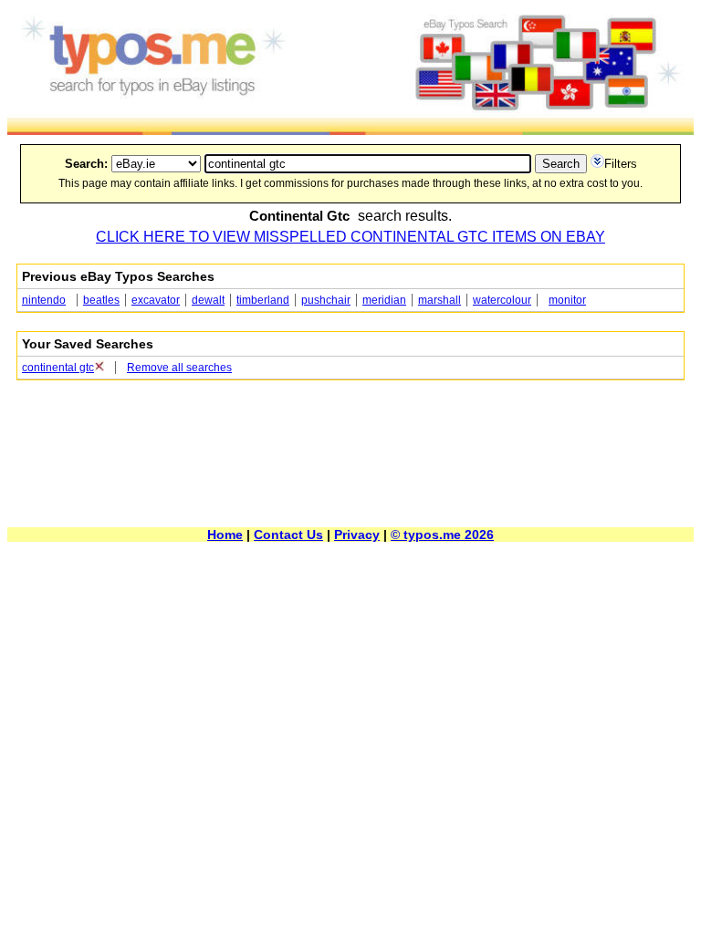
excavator (155, 300)
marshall (439, 300)
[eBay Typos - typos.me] (350, 130)
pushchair (325, 300)
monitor (567, 300)
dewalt (208, 300)
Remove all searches (179, 367)
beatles (101, 300)
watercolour (502, 300)
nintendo (44, 300)
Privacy (357, 534)
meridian (384, 300)
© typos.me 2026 (442, 534)
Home (225, 534)
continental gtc (58, 367)
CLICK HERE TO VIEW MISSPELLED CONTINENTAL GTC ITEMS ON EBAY (350, 236)
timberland (262, 300)
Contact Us (288, 534)
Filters (620, 164)
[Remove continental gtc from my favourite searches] (99, 367)
